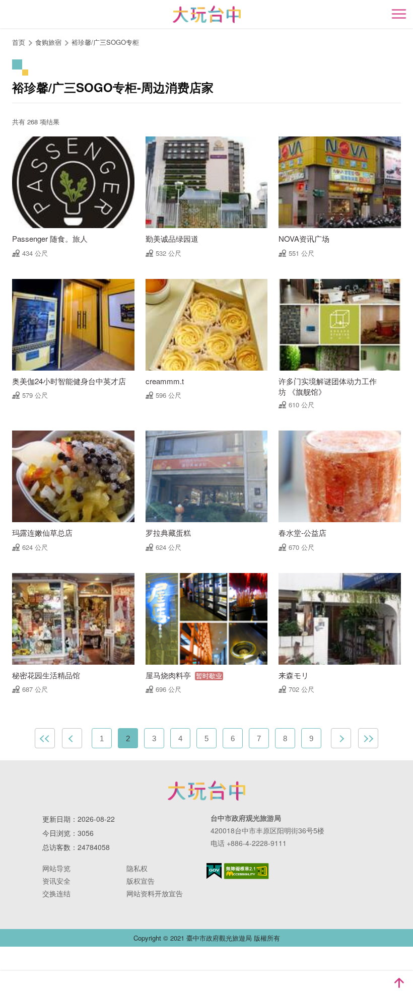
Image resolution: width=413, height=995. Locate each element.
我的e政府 (214, 871)
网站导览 (56, 868)
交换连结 (56, 893)
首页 (18, 42)
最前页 (45, 738)
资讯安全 (56, 881)
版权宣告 (140, 881)
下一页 (341, 738)
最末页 (368, 738)
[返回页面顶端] (399, 983)
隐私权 (137, 868)
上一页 (72, 738)
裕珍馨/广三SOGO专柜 (105, 42)
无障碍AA (246, 871)
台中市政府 (206, 790)
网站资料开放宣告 (154, 893)
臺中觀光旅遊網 (207, 14)
